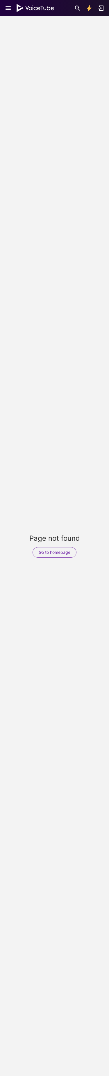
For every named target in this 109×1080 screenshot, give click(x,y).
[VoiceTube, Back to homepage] (35, 8)
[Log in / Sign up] (100, 8)
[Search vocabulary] (77, 8)
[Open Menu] (8, 8)
